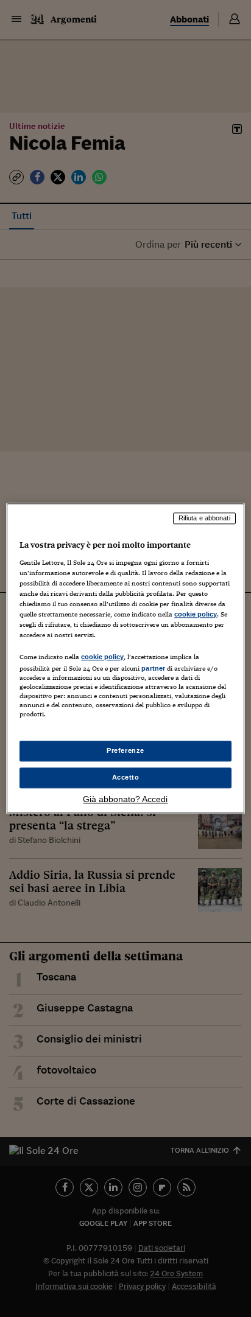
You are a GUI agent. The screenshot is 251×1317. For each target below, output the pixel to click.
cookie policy (195, 614)
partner (153, 668)
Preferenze (125, 751)
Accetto (126, 777)
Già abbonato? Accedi (125, 800)
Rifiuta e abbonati (204, 518)
